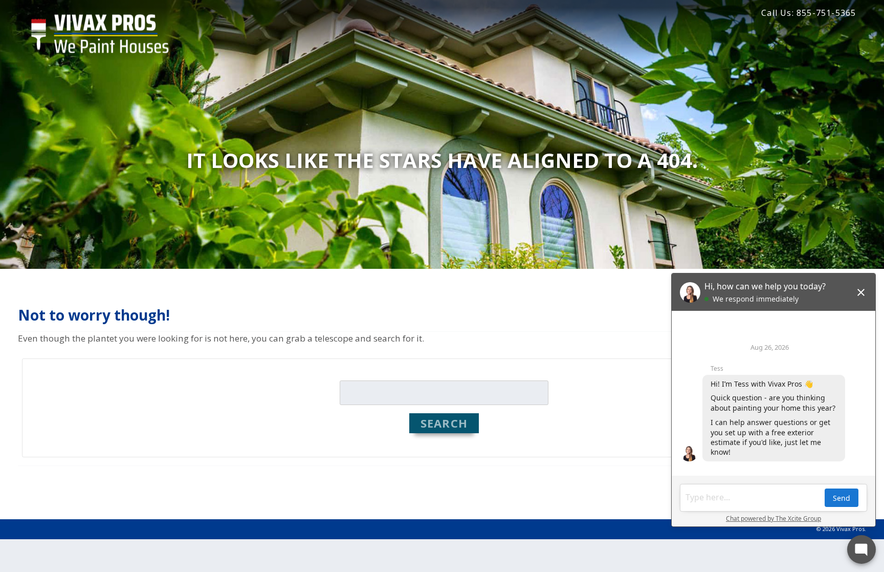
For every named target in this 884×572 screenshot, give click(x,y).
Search (444, 423)
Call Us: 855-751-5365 (808, 12)
